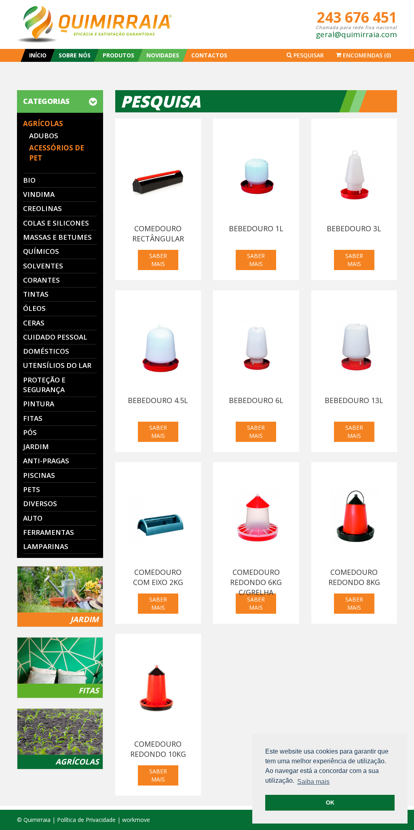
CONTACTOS (209, 55)
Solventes (43, 265)
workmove (136, 820)
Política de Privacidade (86, 820)
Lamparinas (45, 546)
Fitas (32, 418)
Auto (32, 518)
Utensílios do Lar (57, 365)
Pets (31, 489)
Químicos (41, 251)
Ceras (33, 322)
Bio (29, 180)
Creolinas (42, 208)
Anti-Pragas (46, 460)
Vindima (39, 194)
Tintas (36, 294)
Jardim (36, 446)
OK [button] (330, 802)
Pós (30, 432)
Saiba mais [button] (313, 781)
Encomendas (366, 55)
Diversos (40, 503)
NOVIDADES (162, 55)
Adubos (43, 135)
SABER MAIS (158, 260)
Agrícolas (43, 123)
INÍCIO (37, 55)
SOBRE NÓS (75, 55)
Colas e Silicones (56, 223)
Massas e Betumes (57, 237)
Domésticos (46, 351)
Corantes (41, 280)
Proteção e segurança (44, 384)
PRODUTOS (118, 55)
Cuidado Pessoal (55, 337)
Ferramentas (48, 532)
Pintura (38, 403)
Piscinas (39, 475)
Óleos (34, 308)
